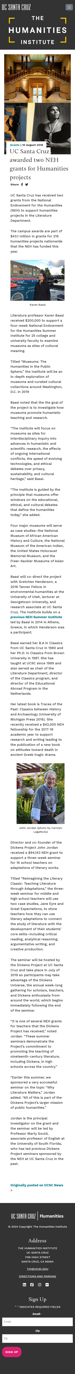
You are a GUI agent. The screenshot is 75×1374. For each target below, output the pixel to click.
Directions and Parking (37, 1276)
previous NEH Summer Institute (36, 617)
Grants (15, 145)
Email (37, 1314)
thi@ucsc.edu (37, 1269)
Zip (37, 1331)
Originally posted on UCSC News (36, 1185)
